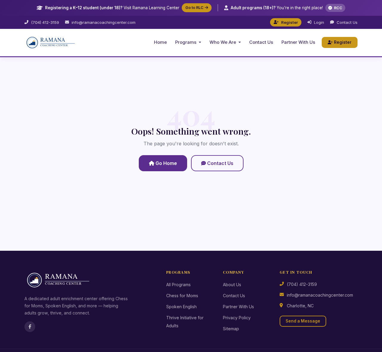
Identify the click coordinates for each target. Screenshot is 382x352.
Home (160, 42)
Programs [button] (186, 42)
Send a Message (303, 321)
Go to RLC (194, 7)
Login (319, 22)
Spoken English (181, 306)
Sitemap (231, 328)
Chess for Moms (182, 295)
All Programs (178, 284)
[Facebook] (29, 326)
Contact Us (347, 22)
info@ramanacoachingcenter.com (103, 22)
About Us (232, 284)
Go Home (166, 163)
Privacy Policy (237, 317)
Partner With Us (298, 42)
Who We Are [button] (223, 42)
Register (289, 22)
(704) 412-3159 (45, 22)
